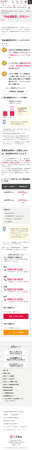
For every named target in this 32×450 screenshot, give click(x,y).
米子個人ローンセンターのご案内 (18, 301)
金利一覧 (5, 370)
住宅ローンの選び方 (8, 379)
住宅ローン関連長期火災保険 (11, 384)
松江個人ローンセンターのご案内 (18, 271)
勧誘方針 (5, 414)
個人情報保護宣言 (15, 414)
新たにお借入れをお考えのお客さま (16, 352)
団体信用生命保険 (8, 387)
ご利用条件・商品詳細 (16, 91)
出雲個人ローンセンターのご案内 (18, 291)
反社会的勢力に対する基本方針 (10, 423)
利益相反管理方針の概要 (8, 420)
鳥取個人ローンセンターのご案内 (18, 281)
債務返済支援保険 (8, 390)
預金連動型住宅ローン (9, 395)
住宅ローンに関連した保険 (10, 381)
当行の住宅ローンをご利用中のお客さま (16, 365)
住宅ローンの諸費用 (8, 376)
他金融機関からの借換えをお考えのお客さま (16, 359)
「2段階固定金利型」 (9, 393)
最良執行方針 (24, 426)
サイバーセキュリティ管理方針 (10, 426)
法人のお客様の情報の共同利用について (12, 417)
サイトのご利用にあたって (9, 429)
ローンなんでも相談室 (16, 332)
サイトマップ (22, 429)
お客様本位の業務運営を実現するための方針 (13, 411)
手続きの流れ (6, 373)
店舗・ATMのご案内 (16, 316)
